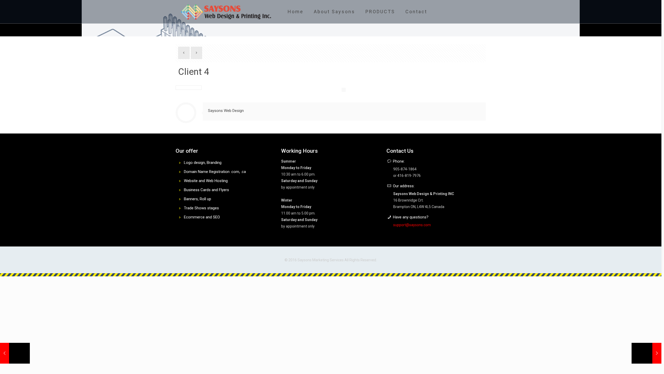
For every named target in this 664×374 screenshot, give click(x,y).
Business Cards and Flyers (206, 190)
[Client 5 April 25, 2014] (646, 353)
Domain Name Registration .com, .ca (215, 171)
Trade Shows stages (201, 208)
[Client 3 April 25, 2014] (15, 353)
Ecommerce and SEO (202, 217)
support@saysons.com (412, 225)
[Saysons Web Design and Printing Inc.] (226, 11)
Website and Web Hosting (206, 180)
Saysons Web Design (226, 110)
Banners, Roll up (197, 199)
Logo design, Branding (203, 162)
